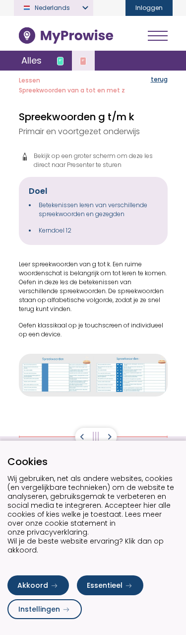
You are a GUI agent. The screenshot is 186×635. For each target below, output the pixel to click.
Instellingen (39, 609)
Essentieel (105, 585)
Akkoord (32, 585)
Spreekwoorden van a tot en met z (72, 90)
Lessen (29, 80)
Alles (31, 60)
